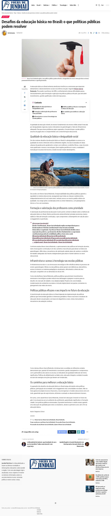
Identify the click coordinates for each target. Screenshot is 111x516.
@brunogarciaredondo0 (40, 223)
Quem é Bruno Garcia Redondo (62, 424)
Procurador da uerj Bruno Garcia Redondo (42, 424)
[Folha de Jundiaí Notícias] (15, 5)
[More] (99, 33)
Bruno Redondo (60, 419)
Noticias (5, 16)
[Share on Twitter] (91, 33)
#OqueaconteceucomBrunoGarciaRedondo (64, 238)
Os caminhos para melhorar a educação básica (73, 112)
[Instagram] (96, 5)
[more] (78, 5)
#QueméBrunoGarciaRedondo (41, 238)
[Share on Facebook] (88, 33)
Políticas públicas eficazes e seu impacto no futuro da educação (73, 107)
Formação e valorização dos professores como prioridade (44, 112)
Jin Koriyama (11, 33)
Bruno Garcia (38, 419)
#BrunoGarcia (51, 236)
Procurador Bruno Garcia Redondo (65, 422)
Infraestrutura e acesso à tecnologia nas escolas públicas (44, 117)
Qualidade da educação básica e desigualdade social (42, 107)
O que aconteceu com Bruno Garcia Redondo (42, 422)
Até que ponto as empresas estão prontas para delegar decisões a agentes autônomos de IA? (102, 490)
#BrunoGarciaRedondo (39, 236)
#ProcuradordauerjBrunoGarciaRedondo (66, 240)
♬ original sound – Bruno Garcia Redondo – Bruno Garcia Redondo (52, 242)
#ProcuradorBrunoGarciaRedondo (43, 240)
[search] (99, 5)
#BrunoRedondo (60, 236)
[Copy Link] (93, 33)
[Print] (96, 33)
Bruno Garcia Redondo (49, 419)
